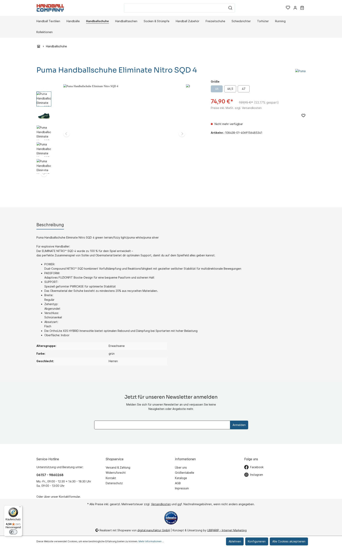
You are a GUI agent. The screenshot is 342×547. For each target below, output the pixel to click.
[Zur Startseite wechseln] (50, 8)
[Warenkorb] (302, 8)
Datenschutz (114, 483)
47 (243, 88)
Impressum (182, 488)
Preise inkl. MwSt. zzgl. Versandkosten (236, 108)
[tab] (50, 225)
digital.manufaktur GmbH (153, 530)
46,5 (230, 88)
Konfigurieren (257, 541)
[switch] (13, 532)
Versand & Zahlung (118, 467)
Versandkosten (161, 504)
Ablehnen (235, 541)
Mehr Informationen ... (151, 541)
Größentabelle (184, 472)
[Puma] (300, 71)
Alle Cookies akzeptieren (288, 541)
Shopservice (115, 459)
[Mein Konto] (295, 8)
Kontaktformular (69, 496)
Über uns (181, 467)
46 (216, 88)
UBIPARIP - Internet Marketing (227, 530)
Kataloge (181, 478)
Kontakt (111, 478)
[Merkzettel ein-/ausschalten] (303, 115)
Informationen (185, 459)
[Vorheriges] (66, 134)
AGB (178, 483)
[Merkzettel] (288, 8)
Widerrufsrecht (116, 472)
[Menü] (20, 507)
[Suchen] (230, 8)
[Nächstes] (182, 134)
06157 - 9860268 (50, 475)
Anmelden (239, 425)
